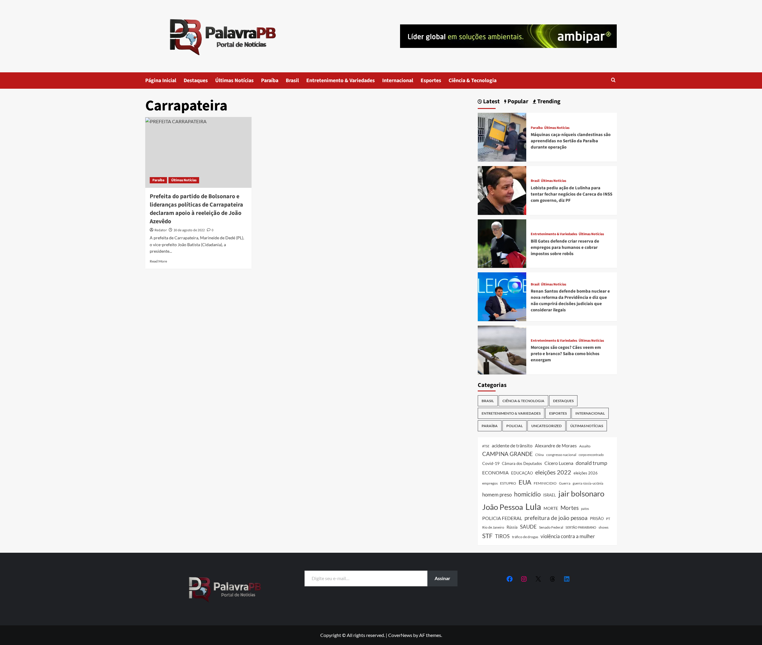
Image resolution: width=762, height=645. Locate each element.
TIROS (502, 536)
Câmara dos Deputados (522, 463)
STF (487, 535)
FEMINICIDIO (545, 483)
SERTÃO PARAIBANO (581, 527)
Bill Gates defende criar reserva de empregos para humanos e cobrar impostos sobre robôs (565, 247)
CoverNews (400, 635)
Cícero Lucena (558, 463)
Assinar (442, 578)
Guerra (564, 483)
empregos (490, 483)
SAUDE (528, 527)
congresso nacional (561, 454)
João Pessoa (502, 506)
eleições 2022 (553, 472)
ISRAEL (549, 495)
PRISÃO (597, 518)
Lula (533, 506)
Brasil (292, 80)
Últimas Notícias (234, 80)
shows (603, 527)
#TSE (485, 446)
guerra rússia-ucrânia (588, 483)
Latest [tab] (491, 102)
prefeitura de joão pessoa (556, 518)
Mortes (569, 507)
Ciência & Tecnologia (472, 80)
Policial (514, 426)
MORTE (551, 508)
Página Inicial (160, 80)
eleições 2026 (586, 473)
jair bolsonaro (581, 493)
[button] (613, 80)
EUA (525, 482)
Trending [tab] (548, 102)
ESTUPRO (508, 483)
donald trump (591, 463)
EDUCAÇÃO (522, 473)
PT (608, 518)
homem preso (497, 494)
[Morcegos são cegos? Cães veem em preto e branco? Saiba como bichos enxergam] (502, 349)
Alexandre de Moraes (556, 445)
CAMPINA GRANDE (507, 453)
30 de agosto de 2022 (189, 230)
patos (585, 508)
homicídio (527, 494)
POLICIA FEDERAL (502, 518)
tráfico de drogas (525, 537)
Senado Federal (551, 527)
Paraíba (269, 80)
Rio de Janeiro (493, 527)
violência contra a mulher (568, 536)
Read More (158, 261)
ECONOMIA (495, 472)
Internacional (397, 80)
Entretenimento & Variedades (340, 80)
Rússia (512, 527)
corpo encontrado (591, 455)
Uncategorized (546, 426)
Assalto (585, 446)
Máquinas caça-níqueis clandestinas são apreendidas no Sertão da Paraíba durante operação (570, 141)
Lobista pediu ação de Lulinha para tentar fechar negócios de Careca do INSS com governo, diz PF (571, 194)
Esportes (431, 80)
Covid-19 (490, 463)
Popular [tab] (517, 102)
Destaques (196, 80)
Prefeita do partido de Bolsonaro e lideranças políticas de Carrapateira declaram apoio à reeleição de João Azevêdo (196, 209)
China (539, 455)
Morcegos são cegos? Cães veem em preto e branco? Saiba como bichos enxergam (566, 353)
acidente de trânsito (512, 445)
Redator (160, 230)
